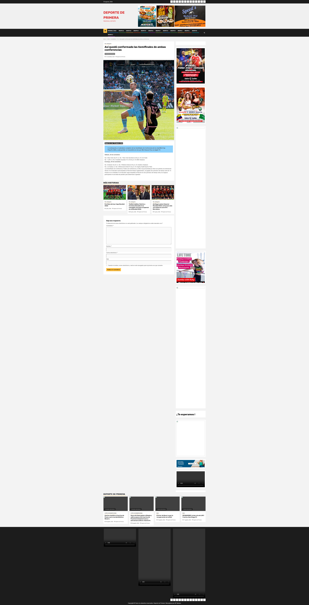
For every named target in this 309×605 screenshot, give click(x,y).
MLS (158, 513)
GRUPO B (128, 30)
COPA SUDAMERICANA (110, 513)
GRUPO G (165, 30)
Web (107, 259)
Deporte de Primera (121, 56)
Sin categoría (108, 43)
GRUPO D (143, 30)
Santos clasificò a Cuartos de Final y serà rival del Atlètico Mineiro (114, 517)
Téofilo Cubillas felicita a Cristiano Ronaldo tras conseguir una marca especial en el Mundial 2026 (139, 206)
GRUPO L (187, 30)
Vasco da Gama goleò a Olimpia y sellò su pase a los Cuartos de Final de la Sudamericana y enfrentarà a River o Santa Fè (141, 518)
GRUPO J (110, 34)
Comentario (110, 225)
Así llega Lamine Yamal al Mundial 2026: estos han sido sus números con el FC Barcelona (162, 206)
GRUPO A (121, 30)
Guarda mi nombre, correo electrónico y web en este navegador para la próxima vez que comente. (135, 265)
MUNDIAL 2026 (112, 30)
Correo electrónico (111, 252)
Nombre (109, 246)
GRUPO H (172, 30)
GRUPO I (180, 30)
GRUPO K (194, 30)
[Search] (204, 32)
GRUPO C (136, 30)
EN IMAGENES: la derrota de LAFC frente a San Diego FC (193, 516)
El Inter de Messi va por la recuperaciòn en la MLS (165, 516)
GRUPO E (150, 30)
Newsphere (169, 603)
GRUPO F (158, 30)
